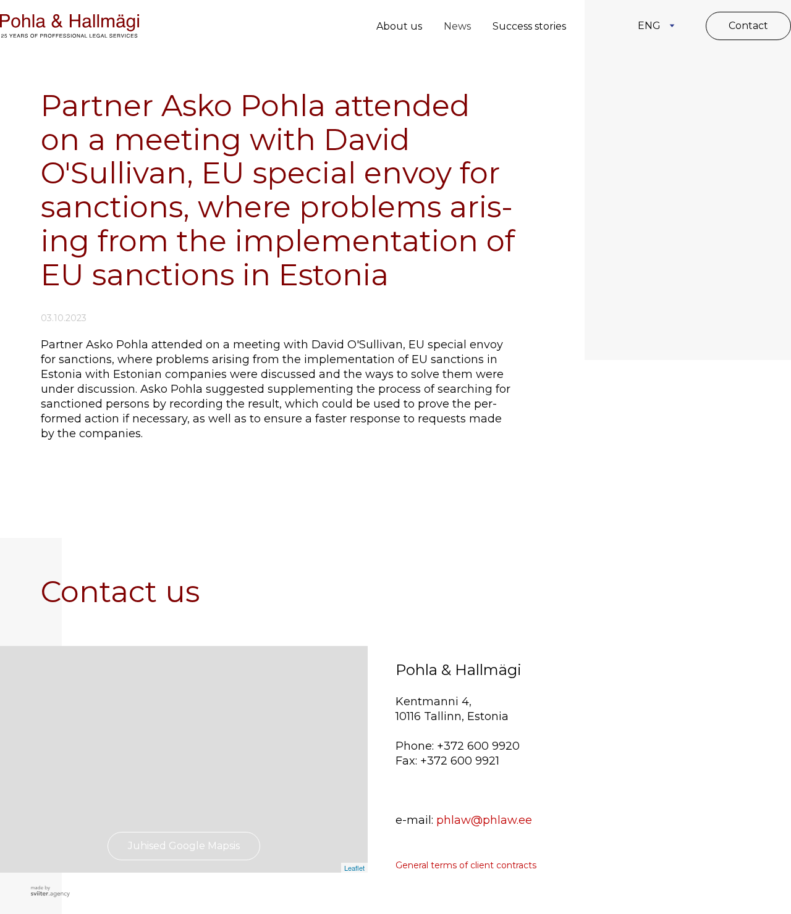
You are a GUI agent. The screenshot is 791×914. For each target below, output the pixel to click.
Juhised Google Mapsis (184, 846)
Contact (748, 25)
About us (399, 26)
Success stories (529, 26)
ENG (649, 25)
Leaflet (354, 868)
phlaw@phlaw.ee (484, 820)
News (457, 26)
